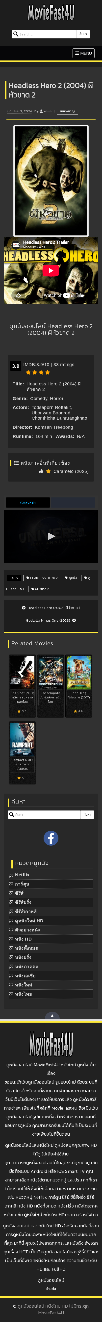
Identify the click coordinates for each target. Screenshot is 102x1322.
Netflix (22, 874)
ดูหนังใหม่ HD (29, 920)
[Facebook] (51, 838)
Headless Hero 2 (43, 578)
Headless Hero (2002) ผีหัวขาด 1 (53, 607)
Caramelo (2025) (71, 471)
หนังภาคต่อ (26, 966)
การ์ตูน (22, 884)
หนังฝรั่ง (23, 957)
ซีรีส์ (19, 893)
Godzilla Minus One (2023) (48, 620)
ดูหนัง (72, 578)
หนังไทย (23, 994)
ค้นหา (83, 34)
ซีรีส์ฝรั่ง (23, 902)
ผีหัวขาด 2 (41, 589)
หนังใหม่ (23, 984)
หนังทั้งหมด (26, 948)
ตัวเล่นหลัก (28, 502)
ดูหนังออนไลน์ (51, 1280)
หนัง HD (23, 939)
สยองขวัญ (67, 111)
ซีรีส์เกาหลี (26, 911)
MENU (85, 53)
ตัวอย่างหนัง (27, 929)
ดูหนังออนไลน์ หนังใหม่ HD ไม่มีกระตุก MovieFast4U (53, 1309)
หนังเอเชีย (25, 975)
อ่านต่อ (51, 1289)
